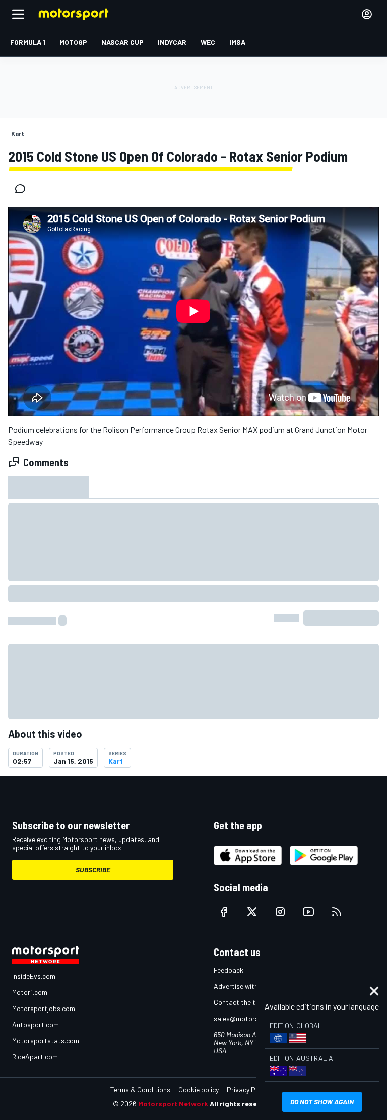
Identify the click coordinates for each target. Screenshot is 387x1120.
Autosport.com (35, 1024)
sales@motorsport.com (250, 1018)
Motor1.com (29, 992)
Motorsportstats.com (45, 1040)
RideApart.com (35, 1056)
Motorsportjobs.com (43, 1008)
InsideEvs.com (33, 976)
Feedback (228, 970)
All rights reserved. (242, 1103)
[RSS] (337, 912)
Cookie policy (198, 1089)
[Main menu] (18, 14)
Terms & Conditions (140, 1089)
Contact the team (241, 1002)
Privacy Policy (248, 1089)
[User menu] (367, 14)
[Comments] (23, 189)
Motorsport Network (173, 1103)
